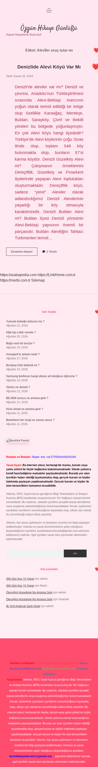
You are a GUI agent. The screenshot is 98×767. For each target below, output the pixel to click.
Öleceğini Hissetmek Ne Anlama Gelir (29, 592)
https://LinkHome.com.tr (56, 275)
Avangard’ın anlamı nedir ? (23, 354)
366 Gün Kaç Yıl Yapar (20, 578)
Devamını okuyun (24, 253)
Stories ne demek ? (18, 387)
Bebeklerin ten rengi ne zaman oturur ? (30, 420)
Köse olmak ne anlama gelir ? (24, 409)
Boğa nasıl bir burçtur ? (20, 343)
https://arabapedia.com (18, 275)
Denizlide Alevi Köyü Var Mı (49, 66)
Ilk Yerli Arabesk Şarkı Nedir (23, 606)
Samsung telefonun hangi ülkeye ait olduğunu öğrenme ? (41, 376)
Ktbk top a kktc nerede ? (21, 332)
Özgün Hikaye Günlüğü (49, 28)
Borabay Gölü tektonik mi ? (22, 365)
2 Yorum (51, 251)
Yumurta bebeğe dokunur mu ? (25, 321)
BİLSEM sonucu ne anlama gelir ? (27, 398)
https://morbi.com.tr (15, 280)
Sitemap (38, 280)
